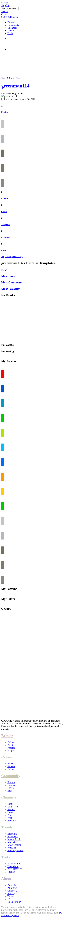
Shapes (10, 750)
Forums (11, 782)
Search (4, 11)
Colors (4, 211)
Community (13, 25)
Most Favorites (10, 288)
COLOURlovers (9, 17)
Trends (10, 30)
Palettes (4, 112)
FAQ (9, 899)
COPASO (12, 872)
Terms (10, 896)
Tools (10, 33)
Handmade (12, 836)
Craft (9, 804)
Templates (5, 224)
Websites (11, 847)
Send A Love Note (10, 78)
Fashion (11, 809)
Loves (4, 250)
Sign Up (5, 5)
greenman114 (15, 86)
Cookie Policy (14, 902)
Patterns (5, 198)
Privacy (11, 893)
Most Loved (8, 276)
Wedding (11, 820)
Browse (11, 22)
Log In (4, 2)
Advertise (12, 885)
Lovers (10, 788)
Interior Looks (14, 839)
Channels (12, 27)
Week (15, 256)
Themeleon (12, 866)
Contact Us (12, 890)
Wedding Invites (15, 850)
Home (10, 812)
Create (4, 14)
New (4, 270)
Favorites (5, 237)
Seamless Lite (14, 863)
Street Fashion (14, 845)
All (2, 256)
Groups (11, 785)
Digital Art (12, 806)
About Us (12, 888)
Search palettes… (9, 8)
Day (20, 256)
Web (9, 817)
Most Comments (11, 282)
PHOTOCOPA (15, 869)
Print (9, 815)
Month (8, 256)
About (6, 879)
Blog (9, 790)
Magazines (12, 842)
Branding (12, 833)
